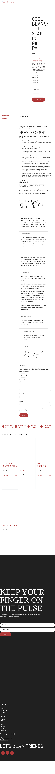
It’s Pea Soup (10, 526)
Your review (23, 380)
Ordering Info (4, 710)
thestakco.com (4, 740)
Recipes (2, 728)
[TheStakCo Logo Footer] (26, 648)
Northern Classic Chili (10, 465)
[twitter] (12, 753)
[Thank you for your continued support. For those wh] (27, 764)
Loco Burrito (41, 465)
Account (2, 712)
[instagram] (7, 753)
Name (21, 394)
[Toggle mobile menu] (52, 2)
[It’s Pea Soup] (10, 509)
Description (5, 115)
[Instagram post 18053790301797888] (5, 764)
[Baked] (27, 456)
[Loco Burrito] (44, 453)
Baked (23, 470)
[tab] (8, 115)
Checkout (3, 716)
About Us (3, 726)
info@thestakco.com (6, 738)
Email (21, 401)
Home (1, 724)
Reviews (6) (5, 118)
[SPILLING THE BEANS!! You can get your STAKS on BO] (49, 764)
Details (16, 475)
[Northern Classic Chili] (10, 453)
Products (2, 708)
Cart (1, 714)
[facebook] (3, 753)
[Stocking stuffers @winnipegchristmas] (16, 764)
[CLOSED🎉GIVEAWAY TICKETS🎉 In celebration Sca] (38, 764)
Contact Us (3, 730)
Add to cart (38, 100)
